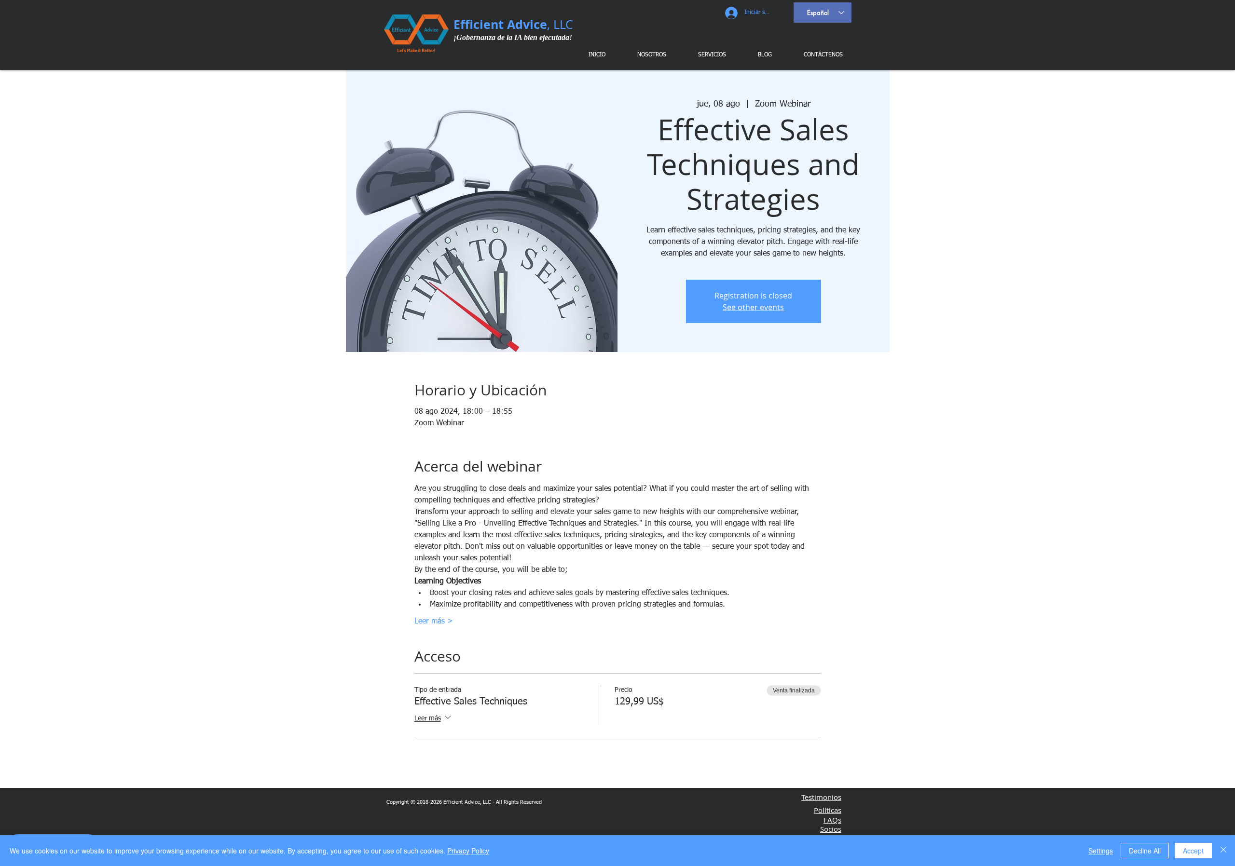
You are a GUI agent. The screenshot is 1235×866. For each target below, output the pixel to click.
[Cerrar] (1223, 850)
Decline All (1145, 850)
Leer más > (433, 621)
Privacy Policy (468, 850)
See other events (753, 307)
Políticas (827, 810)
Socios (830, 829)
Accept (1193, 850)
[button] (706, 55)
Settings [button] (1100, 850)
